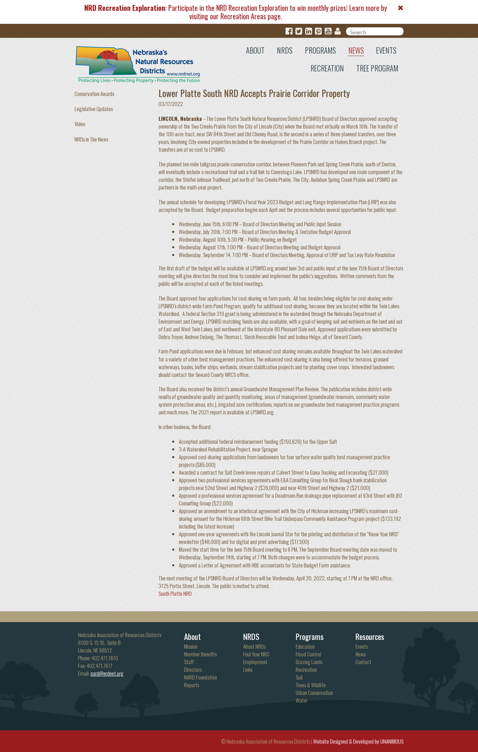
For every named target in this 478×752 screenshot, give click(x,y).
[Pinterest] (318, 31)
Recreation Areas (243, 16)
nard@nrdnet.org (107, 673)
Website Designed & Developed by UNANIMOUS (358, 741)
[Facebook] (289, 31)
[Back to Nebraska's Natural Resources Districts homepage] (138, 63)
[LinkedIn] (308, 31)
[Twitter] (298, 31)
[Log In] (338, 31)
